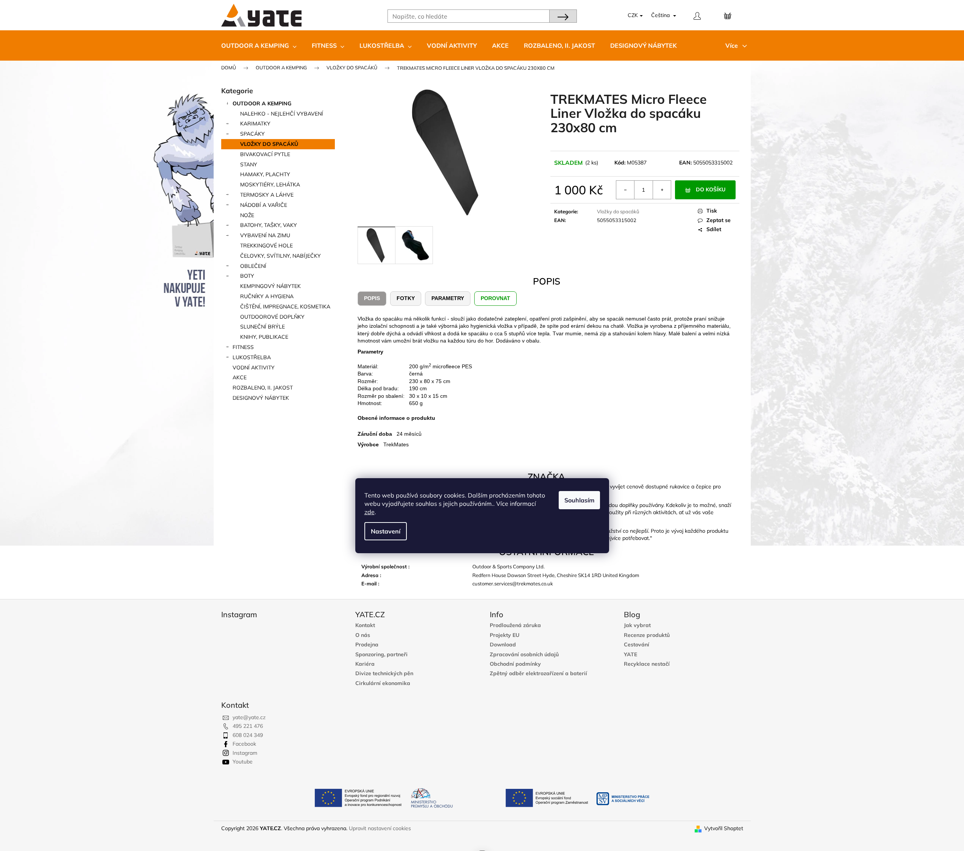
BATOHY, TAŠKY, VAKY (268, 225)
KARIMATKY (255, 123)
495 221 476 (248, 726)
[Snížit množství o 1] (625, 190)
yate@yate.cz (249, 717)
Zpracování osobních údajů (524, 654)
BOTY (247, 275)
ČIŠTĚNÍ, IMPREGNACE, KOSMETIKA (285, 306)
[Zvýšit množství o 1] (662, 190)
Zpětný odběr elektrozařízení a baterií (538, 673)
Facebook (244, 743)
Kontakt (365, 625)
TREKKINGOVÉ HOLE (266, 245)
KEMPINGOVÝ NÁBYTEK (270, 286)
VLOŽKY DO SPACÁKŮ (269, 144)
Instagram (245, 752)
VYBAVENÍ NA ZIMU (265, 235)
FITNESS (243, 347)
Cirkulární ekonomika (382, 683)
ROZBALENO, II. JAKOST (263, 387)
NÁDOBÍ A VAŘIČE (263, 205)
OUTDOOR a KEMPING (262, 103)
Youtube (243, 761)
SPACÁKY (252, 133)
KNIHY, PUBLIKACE (264, 336)
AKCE (240, 377)
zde (369, 512)
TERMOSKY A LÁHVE (267, 194)
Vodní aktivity (254, 367)
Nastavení (385, 531)
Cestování (636, 645)
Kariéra (365, 664)
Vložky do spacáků (618, 211)
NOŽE (247, 215)
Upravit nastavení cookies (380, 828)
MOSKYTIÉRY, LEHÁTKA (270, 184)
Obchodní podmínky (515, 664)
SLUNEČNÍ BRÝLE (262, 326)
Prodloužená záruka (515, 625)
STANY (248, 164)
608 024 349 (248, 735)
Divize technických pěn (384, 673)
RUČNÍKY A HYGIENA (267, 296)
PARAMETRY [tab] (447, 298)
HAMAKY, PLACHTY (265, 174)
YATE (630, 654)
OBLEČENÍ (253, 266)
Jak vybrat (637, 625)
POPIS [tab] (372, 298)
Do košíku (710, 189)
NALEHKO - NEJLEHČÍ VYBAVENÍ (281, 113)
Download (503, 645)
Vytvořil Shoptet (723, 828)
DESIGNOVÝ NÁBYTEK (261, 397)
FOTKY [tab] (406, 298)
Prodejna (366, 645)
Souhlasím (579, 500)
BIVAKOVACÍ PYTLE (265, 154)
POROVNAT (495, 298)
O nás (362, 635)
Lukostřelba (252, 357)
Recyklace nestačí (647, 664)
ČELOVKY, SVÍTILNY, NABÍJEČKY (280, 255)
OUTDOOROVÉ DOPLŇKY (272, 316)
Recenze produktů (647, 635)
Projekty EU (504, 635)
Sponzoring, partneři (381, 654)
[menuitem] (259, 45)
